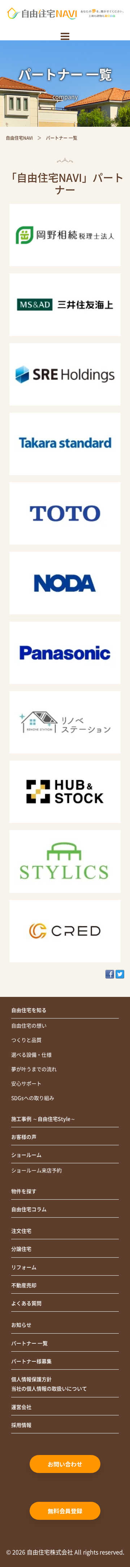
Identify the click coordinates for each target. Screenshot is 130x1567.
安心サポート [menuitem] (26, 1083)
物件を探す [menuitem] (23, 1191)
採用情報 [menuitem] (21, 1425)
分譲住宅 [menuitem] (21, 1249)
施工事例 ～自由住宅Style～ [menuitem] (43, 1118)
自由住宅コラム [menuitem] (29, 1209)
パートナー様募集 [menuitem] (31, 1361)
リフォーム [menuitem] (23, 1267)
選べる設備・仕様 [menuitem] (31, 1054)
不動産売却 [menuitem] (23, 1285)
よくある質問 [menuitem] (26, 1303)
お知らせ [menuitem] (21, 1325)
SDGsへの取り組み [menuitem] (32, 1098)
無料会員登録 (65, 1510)
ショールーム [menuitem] (26, 1155)
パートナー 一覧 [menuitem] (29, 1343)
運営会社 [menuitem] (21, 1407)
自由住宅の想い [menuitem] (29, 1025)
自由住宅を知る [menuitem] (29, 1010)
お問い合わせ (65, 1464)
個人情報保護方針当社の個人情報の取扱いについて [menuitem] (49, 1384)
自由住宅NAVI (19, 138)
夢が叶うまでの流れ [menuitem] (34, 1069)
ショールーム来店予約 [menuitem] (36, 1170)
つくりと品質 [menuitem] (26, 1040)
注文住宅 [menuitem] (21, 1231)
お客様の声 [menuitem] (23, 1137)
